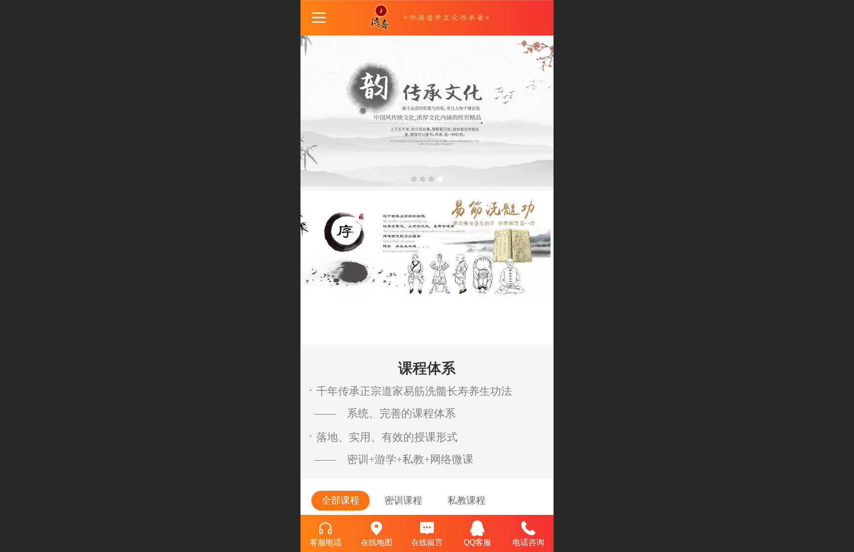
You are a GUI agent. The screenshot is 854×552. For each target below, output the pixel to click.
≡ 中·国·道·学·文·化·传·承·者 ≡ (446, 17)
